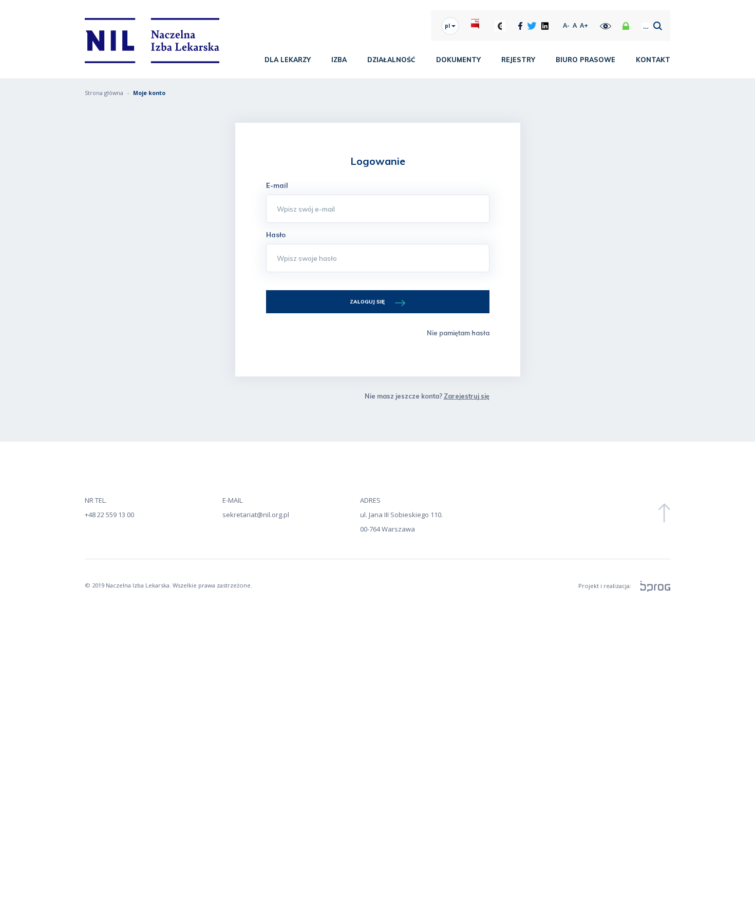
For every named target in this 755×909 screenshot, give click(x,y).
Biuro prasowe (585, 59)
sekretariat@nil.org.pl (255, 514)
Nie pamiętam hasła (458, 333)
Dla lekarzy (288, 59)
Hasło (276, 235)
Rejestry (518, 59)
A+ (584, 25)
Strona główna (104, 93)
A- (566, 25)
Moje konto (149, 93)
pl (448, 25)
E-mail (277, 185)
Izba (339, 59)
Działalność (391, 59)
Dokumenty (458, 59)
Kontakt (653, 59)
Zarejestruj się (466, 396)
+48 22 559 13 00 (109, 514)
